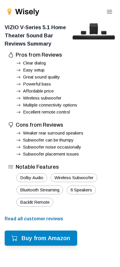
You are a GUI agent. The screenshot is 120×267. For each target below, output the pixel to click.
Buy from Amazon (46, 238)
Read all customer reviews (34, 218)
